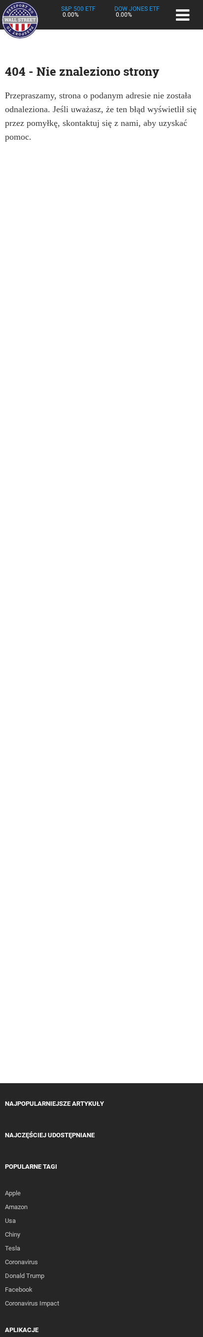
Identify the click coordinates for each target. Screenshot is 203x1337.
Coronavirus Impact (32, 1303)
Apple (13, 1193)
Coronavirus (21, 1262)
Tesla (12, 1248)
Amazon (16, 1207)
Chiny (12, 1234)
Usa (10, 1220)
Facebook (19, 1289)
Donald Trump (24, 1275)
